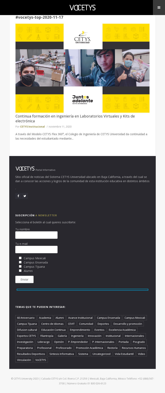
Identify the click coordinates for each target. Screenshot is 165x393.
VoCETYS (40, 360)
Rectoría (112, 348)
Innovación (94, 336)
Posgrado (139, 342)
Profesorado (64, 348)
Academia (45, 318)
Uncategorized (101, 354)
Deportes (103, 324)
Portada (124, 342)
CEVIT (71, 324)
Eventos (99, 330)
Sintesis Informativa (62, 354)
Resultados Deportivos (31, 354)
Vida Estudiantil (124, 354)
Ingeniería (77, 336)
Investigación (25, 342)
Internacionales (134, 336)
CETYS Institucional (32, 126)
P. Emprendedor (78, 342)
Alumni (60, 318)
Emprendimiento (80, 330)
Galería (62, 336)
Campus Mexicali (135, 318)
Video (141, 354)
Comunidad (86, 324)
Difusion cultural (27, 330)
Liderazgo (44, 342)
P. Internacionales (103, 342)
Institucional (113, 336)
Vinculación (24, 360)
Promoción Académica (89, 348)
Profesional (44, 348)
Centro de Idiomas (52, 324)
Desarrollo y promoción (127, 324)
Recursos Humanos (134, 348)
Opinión (59, 342)
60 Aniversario (26, 318)
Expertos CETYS (26, 336)
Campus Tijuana (27, 324)
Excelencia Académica (122, 330)
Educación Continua (53, 330)
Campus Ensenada (108, 318)
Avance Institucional (80, 318)
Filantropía (46, 336)
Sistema (83, 354)
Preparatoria (25, 348)
